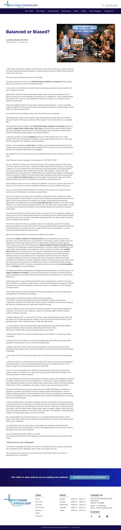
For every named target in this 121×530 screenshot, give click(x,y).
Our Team (40, 11)
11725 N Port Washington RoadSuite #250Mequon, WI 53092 (101, 501)
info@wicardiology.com (104, 508)
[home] (24, 4)
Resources (66, 11)
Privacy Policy (75, 527)
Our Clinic (29, 11)
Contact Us (109, 11)
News (76, 11)
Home (37, 499)
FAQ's (83, 11)
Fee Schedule (95, 11)
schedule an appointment (89, 477)
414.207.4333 (101, 505)
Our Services (53, 11)
